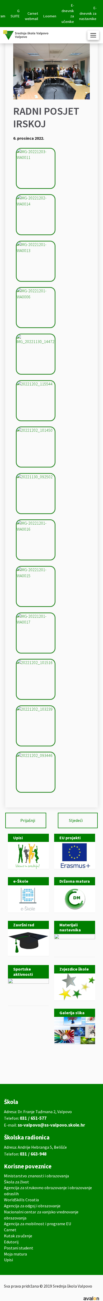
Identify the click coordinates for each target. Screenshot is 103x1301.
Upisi (8, 1259)
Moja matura (15, 1254)
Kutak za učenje (18, 1235)
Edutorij (11, 1241)
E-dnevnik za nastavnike (87, 13)
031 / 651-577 (33, 1118)
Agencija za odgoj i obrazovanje (32, 1205)
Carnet (10, 1229)
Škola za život (16, 1181)
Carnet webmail (31, 16)
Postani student (18, 1247)
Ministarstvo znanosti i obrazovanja (36, 1175)
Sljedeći (76, 820)
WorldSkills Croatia (21, 1199)
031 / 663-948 (33, 1154)
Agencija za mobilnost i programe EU (37, 1223)
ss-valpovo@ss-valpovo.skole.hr (51, 1125)
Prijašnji (27, 820)
